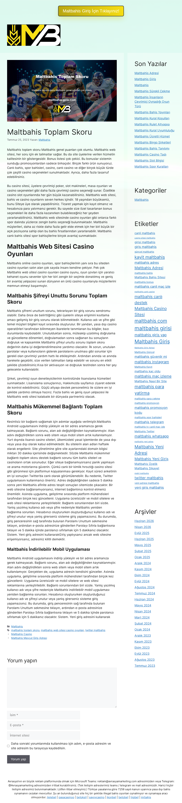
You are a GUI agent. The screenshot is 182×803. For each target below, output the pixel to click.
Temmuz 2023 (145, 665)
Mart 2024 (142, 617)
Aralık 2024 (143, 563)
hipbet (135, 797)
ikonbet (111, 797)
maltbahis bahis (144, 273)
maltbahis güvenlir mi (151, 356)
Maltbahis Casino (21, 634)
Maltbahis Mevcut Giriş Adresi (29, 637)
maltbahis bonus (144, 282)
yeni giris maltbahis (149, 487)
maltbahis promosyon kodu (151, 410)
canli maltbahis (145, 233)
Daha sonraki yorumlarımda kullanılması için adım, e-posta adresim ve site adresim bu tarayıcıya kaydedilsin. (61, 746)
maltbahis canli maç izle (152, 286)
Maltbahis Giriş (145, 79)
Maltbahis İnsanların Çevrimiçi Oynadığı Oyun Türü (152, 101)
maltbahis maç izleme (153, 376)
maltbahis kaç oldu (147, 371)
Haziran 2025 (144, 539)
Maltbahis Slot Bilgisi (149, 160)
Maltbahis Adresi (147, 73)
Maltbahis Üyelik (146, 464)
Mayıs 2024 (143, 605)
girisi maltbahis (145, 242)
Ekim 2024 (142, 575)
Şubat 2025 (143, 551)
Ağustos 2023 (145, 659)
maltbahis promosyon (147, 403)
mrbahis (146, 797)
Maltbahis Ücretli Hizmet (152, 136)
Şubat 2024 (143, 623)
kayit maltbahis (150, 257)
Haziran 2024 (144, 599)
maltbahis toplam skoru (25, 630)
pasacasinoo (66, 797)
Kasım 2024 (143, 569)
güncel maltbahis (144, 251)
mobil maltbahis (142, 473)
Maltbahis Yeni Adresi (149, 450)
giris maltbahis (146, 247)
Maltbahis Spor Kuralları (151, 166)
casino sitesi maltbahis (145, 238)
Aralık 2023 (143, 635)
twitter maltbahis (95, 630)
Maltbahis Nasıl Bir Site (151, 381)
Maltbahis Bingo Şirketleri (153, 142)
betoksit (82, 797)
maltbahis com (151, 321)
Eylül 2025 (142, 533)
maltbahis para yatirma (149, 390)
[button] (91, 11)
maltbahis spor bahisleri (148, 417)
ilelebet (51, 797)
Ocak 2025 (142, 557)
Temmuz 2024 (145, 593)
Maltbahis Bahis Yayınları (152, 112)
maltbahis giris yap (151, 335)
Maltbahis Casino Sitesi (151, 311)
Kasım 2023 (143, 641)
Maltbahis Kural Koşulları (152, 118)
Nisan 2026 (143, 527)
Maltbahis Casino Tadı (150, 154)
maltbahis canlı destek (148, 299)
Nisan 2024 (143, 611)
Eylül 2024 (142, 581)
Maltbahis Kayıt (143, 366)
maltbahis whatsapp (152, 436)
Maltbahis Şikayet (147, 468)
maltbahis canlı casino (145, 292)
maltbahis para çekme (147, 398)
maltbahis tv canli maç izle (150, 426)
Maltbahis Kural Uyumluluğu (154, 130)
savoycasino (97, 797)
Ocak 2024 (142, 629)
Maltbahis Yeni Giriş (151, 459)
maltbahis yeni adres (144, 441)
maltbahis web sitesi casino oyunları (62, 630)
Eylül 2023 (142, 653)
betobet (123, 797)
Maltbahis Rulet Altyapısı (152, 124)
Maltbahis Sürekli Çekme (152, 91)
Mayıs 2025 (143, 545)
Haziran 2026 (144, 521)
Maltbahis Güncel (144, 352)
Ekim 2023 (142, 647)
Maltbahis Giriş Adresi (145, 348)
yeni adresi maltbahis (147, 483)
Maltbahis (17, 626)
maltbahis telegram (149, 422)
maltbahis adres (147, 262)
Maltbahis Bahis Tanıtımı (152, 148)
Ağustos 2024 (145, 587)
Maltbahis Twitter (144, 431)
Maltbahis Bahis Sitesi (150, 277)
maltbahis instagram (152, 362)
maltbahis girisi (153, 328)
